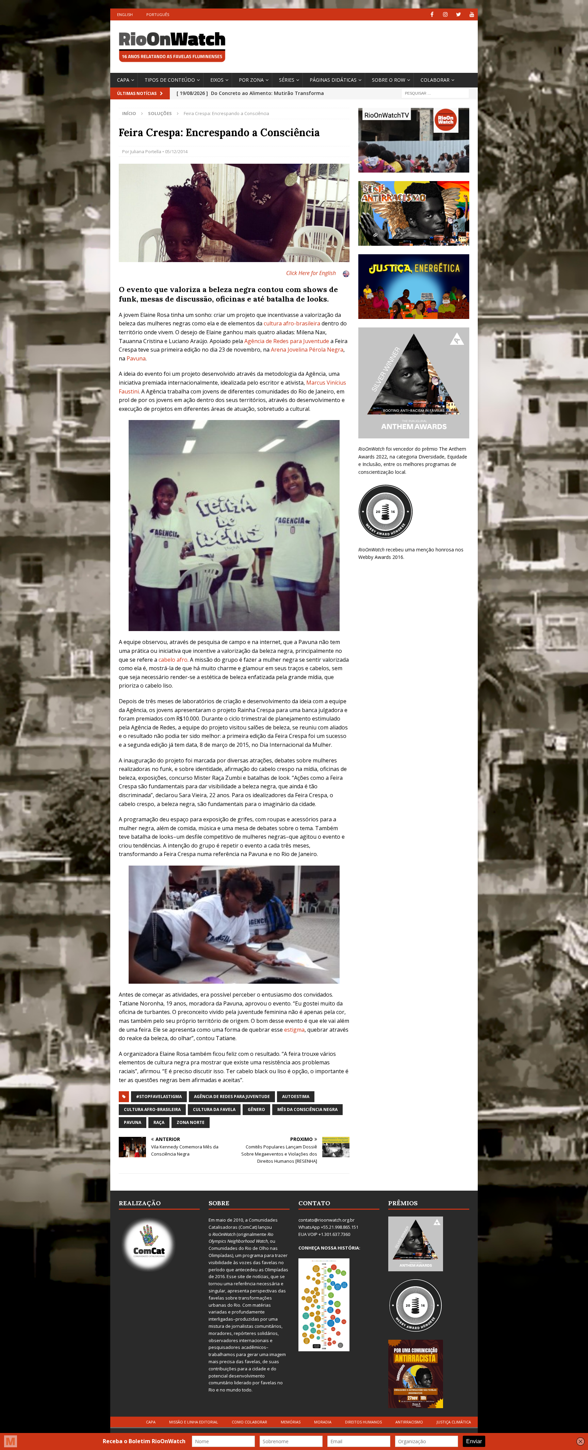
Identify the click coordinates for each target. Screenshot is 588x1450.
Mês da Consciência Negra (307, 1109)
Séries (286, 80)
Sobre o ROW (388, 80)
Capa (123, 80)
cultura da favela (214, 1109)
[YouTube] (472, 14)
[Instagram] (445, 14)
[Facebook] (432, 14)
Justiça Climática (454, 1421)
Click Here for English (311, 273)
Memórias (290, 1421)
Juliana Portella (145, 151)
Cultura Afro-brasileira (152, 1109)
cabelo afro (173, 659)
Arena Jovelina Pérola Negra (307, 349)
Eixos (217, 80)
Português (157, 14)
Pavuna (136, 358)
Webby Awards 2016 (380, 557)
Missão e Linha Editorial (193, 1421)
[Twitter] (458, 14)
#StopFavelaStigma (159, 1096)
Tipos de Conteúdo (170, 80)
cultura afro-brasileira (292, 323)
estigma (294, 1029)
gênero (256, 1109)
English (125, 14)
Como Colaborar (249, 1421)
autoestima (295, 1096)
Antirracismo (409, 1421)
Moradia (322, 1421)
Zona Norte (191, 1122)
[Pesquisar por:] (435, 93)
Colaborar (435, 80)
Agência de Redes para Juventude (286, 341)
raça (158, 1122)
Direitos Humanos (363, 1421)
